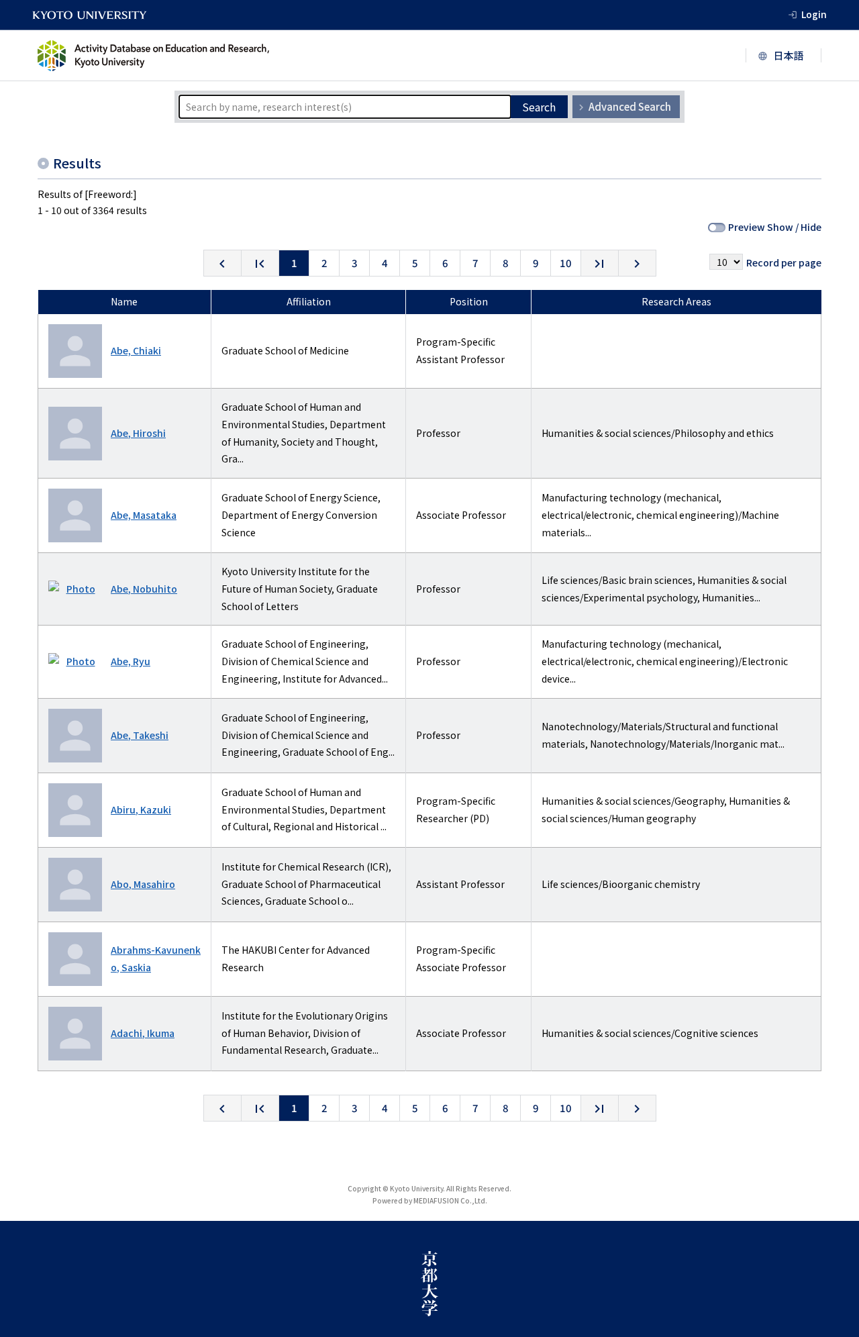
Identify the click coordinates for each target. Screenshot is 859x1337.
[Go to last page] (599, 263)
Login (814, 14)
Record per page (783, 262)
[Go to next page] (637, 263)
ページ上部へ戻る (833, 1311)
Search (539, 107)
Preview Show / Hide (774, 227)
